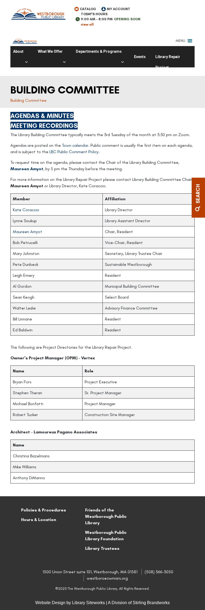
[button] (180, 40)
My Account (118, 9)
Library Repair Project (167, 58)
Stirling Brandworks (151, 602)
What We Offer (50, 51)
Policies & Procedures (43, 510)
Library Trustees (102, 548)
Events (140, 57)
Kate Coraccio (26, 209)
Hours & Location (38, 519)
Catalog (88, 9)
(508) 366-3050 (159, 571)
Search (198, 194)
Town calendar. (76, 145)
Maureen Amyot (26, 168)
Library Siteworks (88, 602)
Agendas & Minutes (42, 116)
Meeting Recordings (44, 125)
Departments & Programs (99, 51)
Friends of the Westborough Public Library (106, 516)
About (18, 51)
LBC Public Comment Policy (73, 151)
